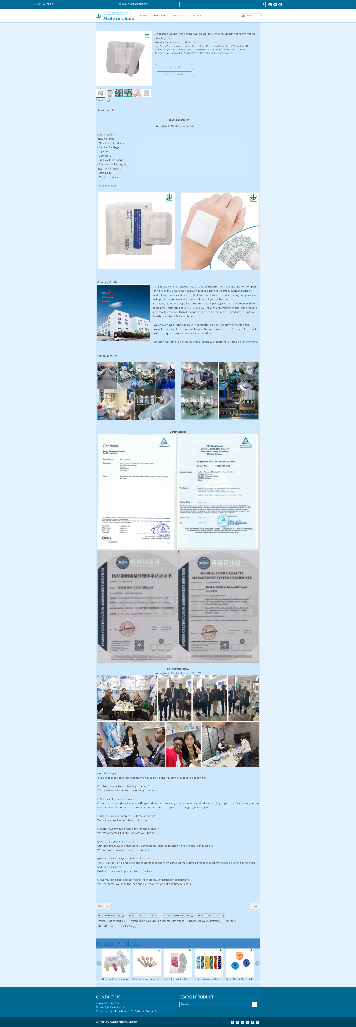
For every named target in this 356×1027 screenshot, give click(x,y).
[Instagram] (252, 1022)
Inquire (172, 67)
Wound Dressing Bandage (211, 915)
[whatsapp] (280, 4)
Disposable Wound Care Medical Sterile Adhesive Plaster (209, 979)
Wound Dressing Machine (111, 920)
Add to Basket (172, 74)
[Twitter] (242, 1022)
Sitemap (133, 1021)
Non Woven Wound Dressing (204, 920)
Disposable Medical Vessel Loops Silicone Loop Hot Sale (116, 979)
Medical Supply (128, 926)
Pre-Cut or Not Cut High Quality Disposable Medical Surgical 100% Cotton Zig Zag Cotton (178, 979)
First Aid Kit (230, 920)
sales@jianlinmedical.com (135, 3)
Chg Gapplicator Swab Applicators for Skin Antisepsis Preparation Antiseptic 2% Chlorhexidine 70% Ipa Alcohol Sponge (147, 979)
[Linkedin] (270, 4)
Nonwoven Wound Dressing (178, 915)
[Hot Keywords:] (262, 4)
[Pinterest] (257, 1022)
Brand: (102, 110)
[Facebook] (232, 1022)
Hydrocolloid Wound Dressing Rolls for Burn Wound (157, 920)
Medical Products (107, 926)
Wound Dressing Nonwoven (143, 915)
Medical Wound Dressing (111, 915)
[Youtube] (247, 1022)
